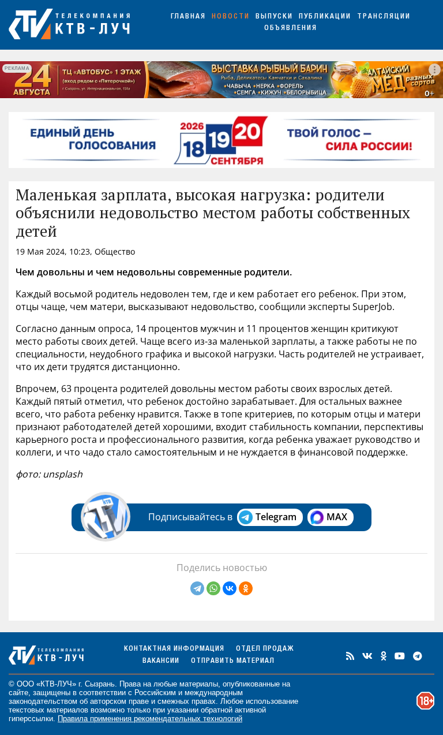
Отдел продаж (265, 649)
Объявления (290, 28)
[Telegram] (197, 588)
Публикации (325, 17)
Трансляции (384, 17)
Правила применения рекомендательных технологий (150, 718)
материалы (198, 684)
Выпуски (274, 17)
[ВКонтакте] (229, 588)
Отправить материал (233, 661)
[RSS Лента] (350, 656)
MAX (336, 516)
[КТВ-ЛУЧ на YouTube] (400, 656)
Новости (231, 17)
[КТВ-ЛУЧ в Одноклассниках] (383, 656)
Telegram (276, 516)
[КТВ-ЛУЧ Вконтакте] (367, 656)
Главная (188, 17)
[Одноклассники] (246, 588)
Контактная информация (174, 649)
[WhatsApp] (213, 588)
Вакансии (160, 661)
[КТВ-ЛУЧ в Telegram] (417, 656)
